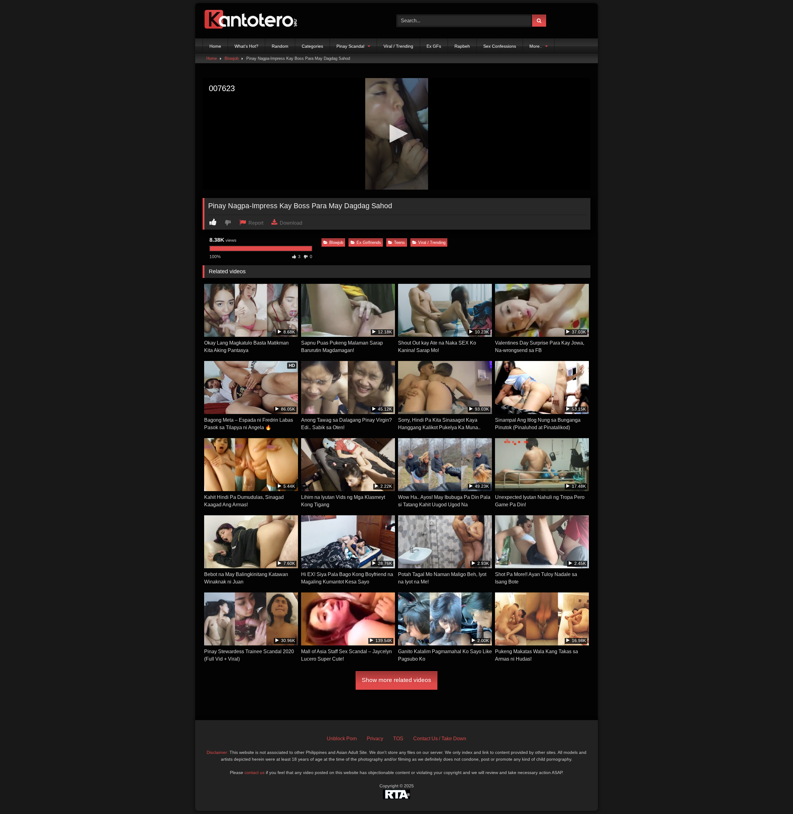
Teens (399, 242)
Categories (312, 46)
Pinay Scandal (350, 46)
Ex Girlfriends (369, 242)
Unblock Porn (342, 738)
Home (215, 46)
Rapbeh (462, 46)
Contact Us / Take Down (439, 738)
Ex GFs (434, 46)
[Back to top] (774, 796)
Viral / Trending (398, 46)
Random (280, 46)
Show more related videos (396, 680)
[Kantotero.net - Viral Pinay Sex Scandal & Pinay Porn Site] (252, 20)
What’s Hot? (246, 46)
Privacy (375, 738)
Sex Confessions (499, 46)
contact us (254, 772)
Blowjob (232, 58)
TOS (398, 738)
